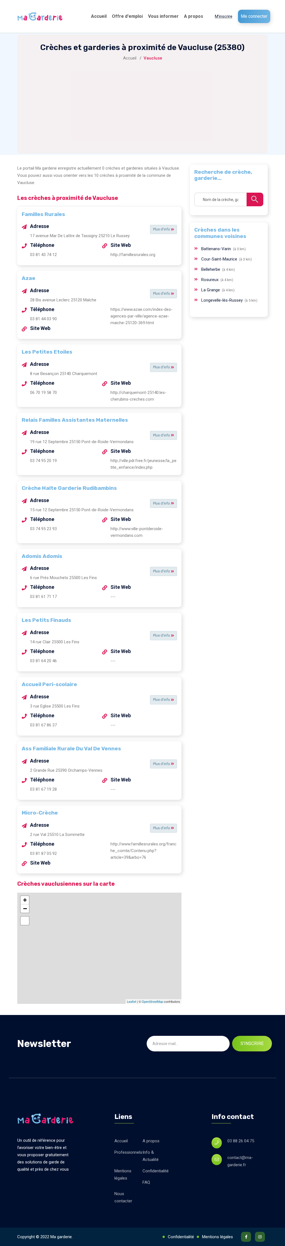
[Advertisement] (142, 103)
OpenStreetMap (152, 1001)
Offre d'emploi (127, 16)
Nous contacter (123, 1197)
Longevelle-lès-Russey (222, 300)
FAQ (146, 1182)
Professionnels (128, 1152)
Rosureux (210, 279)
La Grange (211, 289)
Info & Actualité (150, 1156)
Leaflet (131, 1001)
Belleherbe (211, 269)
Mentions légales (122, 1174)
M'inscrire (223, 16)
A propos (193, 16)
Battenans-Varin (216, 248)
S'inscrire (252, 1043)
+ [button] (25, 900)
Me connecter (254, 16)
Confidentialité (155, 1170)
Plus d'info (162, 229)
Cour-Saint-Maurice (219, 259)
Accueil (99, 16)
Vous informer (163, 16)
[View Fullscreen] (25, 921)
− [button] (25, 908)
